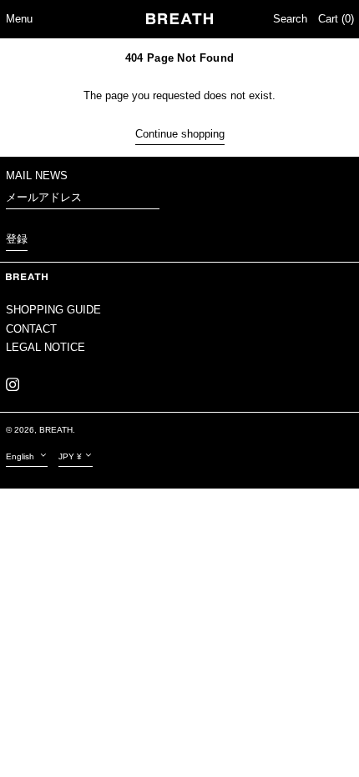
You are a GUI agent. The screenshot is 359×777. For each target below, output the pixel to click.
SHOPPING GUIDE (53, 309)
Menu (19, 19)
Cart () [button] (336, 19)
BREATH (56, 429)
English (21, 456)
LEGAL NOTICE (45, 347)
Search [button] (290, 19)
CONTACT (31, 329)
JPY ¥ (70, 456)
